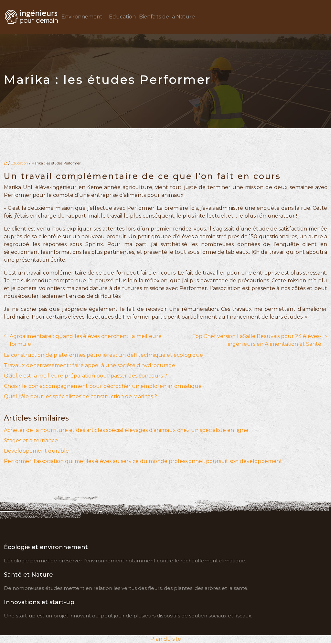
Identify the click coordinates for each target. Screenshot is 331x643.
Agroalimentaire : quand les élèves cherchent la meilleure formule (86, 340)
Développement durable (36, 451)
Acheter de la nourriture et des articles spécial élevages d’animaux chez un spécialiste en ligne (126, 430)
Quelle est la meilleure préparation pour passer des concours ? (85, 376)
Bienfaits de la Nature (167, 17)
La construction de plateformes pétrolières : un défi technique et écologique (103, 355)
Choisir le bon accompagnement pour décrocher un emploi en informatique (103, 386)
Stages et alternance (31, 440)
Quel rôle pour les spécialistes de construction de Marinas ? (80, 396)
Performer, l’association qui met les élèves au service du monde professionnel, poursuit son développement (143, 461)
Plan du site (165, 639)
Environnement (81, 17)
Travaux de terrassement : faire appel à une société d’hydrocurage (89, 365)
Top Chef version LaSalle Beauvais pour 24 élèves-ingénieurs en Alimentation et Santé (256, 340)
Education (122, 17)
